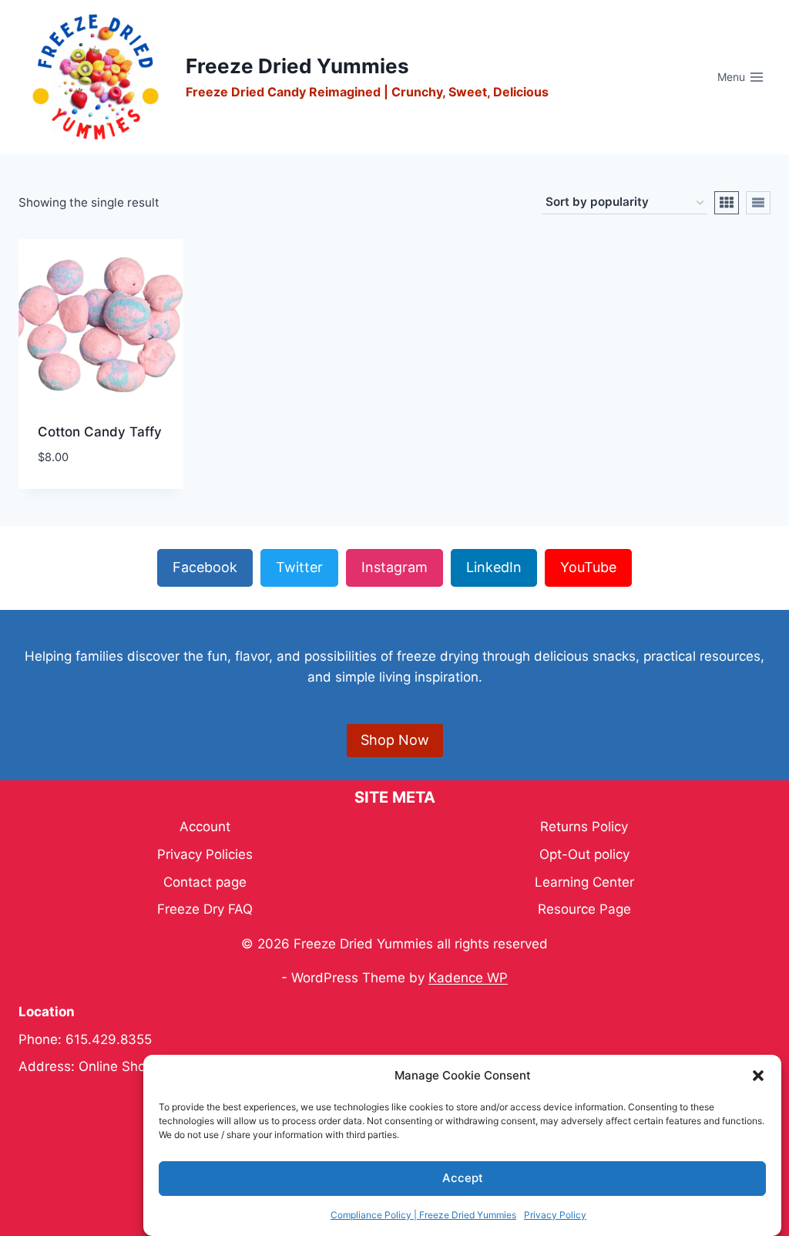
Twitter (299, 567)
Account (205, 826)
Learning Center (584, 882)
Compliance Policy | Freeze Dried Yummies (423, 1215)
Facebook (205, 567)
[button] (758, 1075)
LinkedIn (494, 567)
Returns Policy (584, 826)
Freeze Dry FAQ (205, 909)
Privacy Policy (555, 1215)
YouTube (588, 567)
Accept (462, 1177)
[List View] (758, 202)
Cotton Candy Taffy (100, 432)
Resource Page (584, 909)
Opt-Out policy (584, 854)
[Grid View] (726, 202)
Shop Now (395, 740)
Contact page (205, 882)
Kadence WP (468, 977)
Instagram (394, 567)
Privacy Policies (205, 854)
